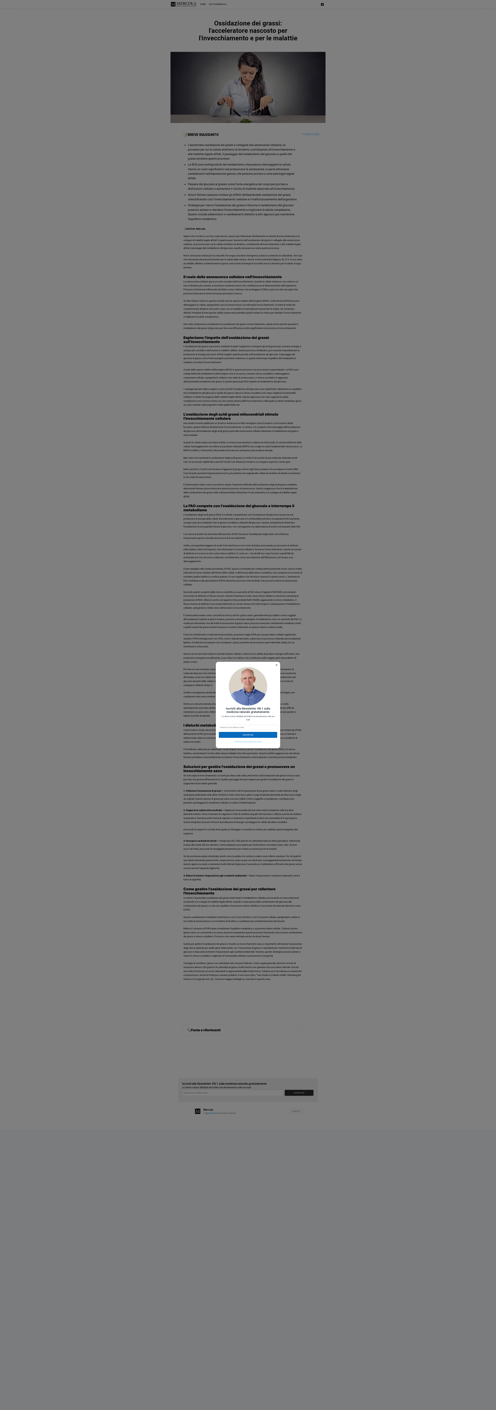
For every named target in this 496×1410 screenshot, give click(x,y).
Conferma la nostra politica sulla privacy (248, 742)
